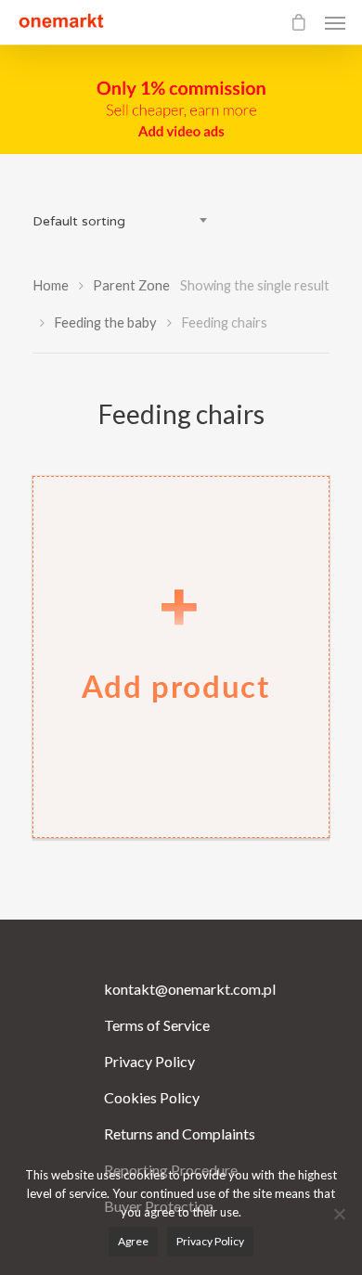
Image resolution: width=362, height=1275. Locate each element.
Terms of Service (157, 1025)
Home (50, 285)
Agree (133, 1241)
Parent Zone (131, 285)
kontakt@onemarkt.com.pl (181, 989)
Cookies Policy (152, 1097)
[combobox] (125, 221)
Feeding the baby (105, 322)
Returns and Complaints (179, 1133)
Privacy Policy (149, 1061)
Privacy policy (210, 1241)
